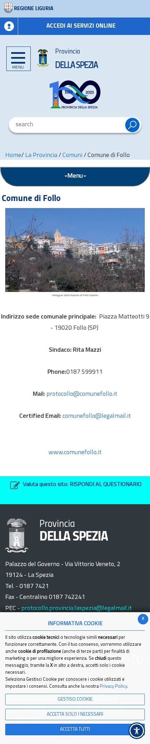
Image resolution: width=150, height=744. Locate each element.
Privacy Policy (113, 686)
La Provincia (42, 155)
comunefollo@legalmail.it (96, 416)
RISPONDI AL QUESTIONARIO (106, 484)
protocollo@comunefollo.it (81, 394)
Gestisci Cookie (75, 699)
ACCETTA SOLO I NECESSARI (75, 714)
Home (13, 155)
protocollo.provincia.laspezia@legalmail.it (76, 609)
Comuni (72, 155)
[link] (75, 94)
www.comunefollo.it (75, 453)
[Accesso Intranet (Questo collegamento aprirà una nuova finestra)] (9, 26)
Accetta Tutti (75, 729)
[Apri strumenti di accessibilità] (136, 730)
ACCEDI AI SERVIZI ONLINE (80, 26)
